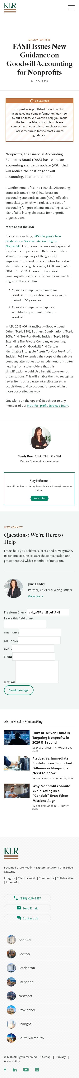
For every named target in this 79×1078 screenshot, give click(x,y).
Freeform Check (15, 612)
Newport (25, 996)
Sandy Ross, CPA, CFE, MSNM (39, 456)
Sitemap (45, 1057)
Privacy (61, 1057)
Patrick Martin (46, 806)
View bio (34, 596)
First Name (11, 632)
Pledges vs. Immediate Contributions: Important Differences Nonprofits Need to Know (52, 765)
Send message (19, 690)
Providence (27, 1010)
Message (9, 682)
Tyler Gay (42, 778)
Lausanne (26, 982)
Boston (24, 954)
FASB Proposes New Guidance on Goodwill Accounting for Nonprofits (33, 241)
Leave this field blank (18, 618)
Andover (25, 940)
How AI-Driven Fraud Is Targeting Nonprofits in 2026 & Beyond (51, 738)
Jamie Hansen (44, 747)
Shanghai (26, 1024)
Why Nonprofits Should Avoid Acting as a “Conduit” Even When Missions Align (51, 793)
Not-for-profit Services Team (47, 405)
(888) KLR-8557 (30, 898)
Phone (8, 656)
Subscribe (39, 498)
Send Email (30, 908)
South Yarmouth (31, 1038)
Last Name (11, 640)
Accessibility (12, 1061)
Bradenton (27, 968)
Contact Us (30, 918)
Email (8, 648)
